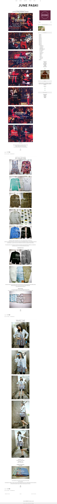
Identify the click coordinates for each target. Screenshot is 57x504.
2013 (39, 40)
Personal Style (45, 94)
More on (45, 86)
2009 (39, 44)
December (41, 45)
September (41, 52)
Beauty (45, 96)
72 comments (12, 316)
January (41, 58)
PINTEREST (44, 64)
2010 (39, 43)
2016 (39, 36)
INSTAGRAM (45, 63)
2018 (39, 34)
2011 (39, 42)
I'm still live (20, 321)
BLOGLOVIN (45, 66)
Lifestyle (45, 97)
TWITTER (45, 62)
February (41, 57)
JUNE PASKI (28, 5)
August (41, 53)
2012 (39, 41)
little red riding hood (20, 11)
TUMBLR (45, 65)
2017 (39, 35)
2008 (39, 59)
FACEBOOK (45, 61)
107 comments (12, 490)
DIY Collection (20, 158)
